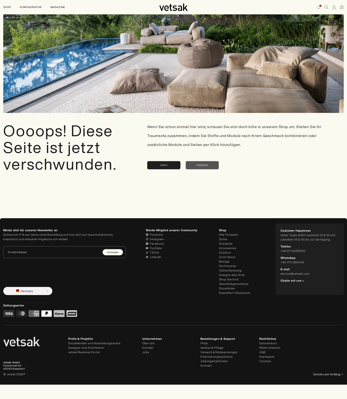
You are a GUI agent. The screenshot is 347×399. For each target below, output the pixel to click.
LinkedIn (155, 257)
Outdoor (225, 252)
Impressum (266, 356)
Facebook (157, 243)
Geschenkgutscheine (234, 283)
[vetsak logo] (173, 7)
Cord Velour (227, 257)
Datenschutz (268, 343)
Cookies (265, 361)
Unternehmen (152, 339)
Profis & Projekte (80, 339)
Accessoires (227, 248)
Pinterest (156, 234)
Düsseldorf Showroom (234, 292)
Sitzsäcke (226, 243)
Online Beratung (230, 270)
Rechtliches (267, 339)
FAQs (204, 343)
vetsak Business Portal (84, 352)
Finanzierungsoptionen (216, 356)
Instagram (157, 239)
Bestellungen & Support (217, 339)
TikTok (154, 252)
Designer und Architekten (86, 347)
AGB (262, 352)
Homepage (202, 165)
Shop (7, 7)
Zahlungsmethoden (214, 361)
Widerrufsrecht (270, 347)
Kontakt (148, 347)
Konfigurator (31, 7)
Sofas (163, 165)
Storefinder (227, 288)
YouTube (156, 248)
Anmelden (113, 252)
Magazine (58, 7)
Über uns (148, 343)
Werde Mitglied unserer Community (171, 230)
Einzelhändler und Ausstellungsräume (94, 343)
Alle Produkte (228, 234)
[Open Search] (326, 7)
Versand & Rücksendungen (219, 352)
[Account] (334, 7)
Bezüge (224, 261)
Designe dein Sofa (232, 274)
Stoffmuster (228, 266)
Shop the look (229, 279)
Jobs (145, 352)
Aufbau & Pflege (212, 347)
